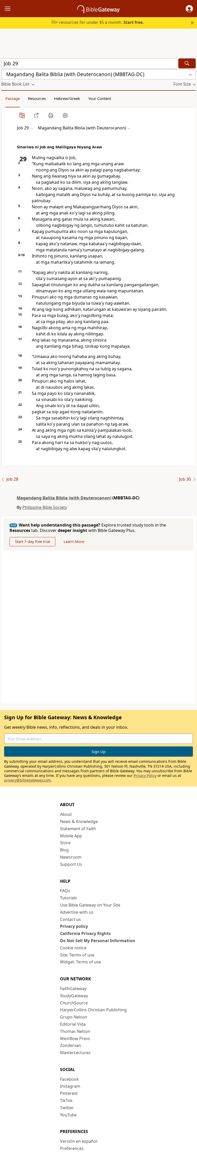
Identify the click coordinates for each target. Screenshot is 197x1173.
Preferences (72, 1148)
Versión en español (78, 1141)
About (66, 814)
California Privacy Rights (85, 933)
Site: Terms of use (77, 955)
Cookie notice (73, 948)
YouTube (68, 1115)
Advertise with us (76, 912)
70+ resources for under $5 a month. (97, 22)
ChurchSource (74, 1003)
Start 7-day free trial (32, 541)
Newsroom (71, 857)
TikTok (66, 1100)
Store (65, 843)
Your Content (99, 98)
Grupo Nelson (73, 1017)
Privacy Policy (145, 775)
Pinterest (69, 1093)
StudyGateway (74, 996)
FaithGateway (73, 988)
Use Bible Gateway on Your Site (90, 905)
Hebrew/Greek (67, 98)
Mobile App (71, 836)
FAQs (65, 890)
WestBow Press (75, 1038)
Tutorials (68, 898)
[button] (189, 8)
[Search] (187, 63)
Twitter (67, 1107)
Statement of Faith (78, 828)
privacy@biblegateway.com (27, 780)
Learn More (74, 541)
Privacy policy (74, 926)
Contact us (70, 919)
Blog (64, 850)
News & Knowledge (79, 821)
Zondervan (70, 1045)
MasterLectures (75, 1052)
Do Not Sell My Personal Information (97, 940)
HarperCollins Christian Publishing (93, 1010)
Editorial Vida (73, 1024)
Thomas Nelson (75, 1031)
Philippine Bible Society (44, 507)
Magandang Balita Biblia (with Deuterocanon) (64, 498)
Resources (37, 98)
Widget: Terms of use (80, 962)
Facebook (69, 1079)
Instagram (70, 1086)
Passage (12, 98)
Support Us (71, 864)
